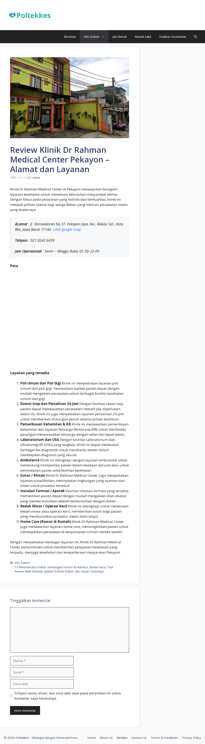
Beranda (70, 37)
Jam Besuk (120, 37)
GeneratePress (67, 738)
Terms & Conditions (164, 738)
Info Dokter (91, 37)
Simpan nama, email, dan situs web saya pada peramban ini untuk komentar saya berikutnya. (67, 696)
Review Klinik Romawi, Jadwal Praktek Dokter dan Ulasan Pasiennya (59, 571)
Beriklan (122, 738)
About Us (106, 738)
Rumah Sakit (143, 37)
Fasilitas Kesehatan (172, 37)
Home (91, 738)
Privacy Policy (191, 738)
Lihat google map (66, 229)
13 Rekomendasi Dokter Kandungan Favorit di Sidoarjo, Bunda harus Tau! (64, 567)
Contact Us (139, 738)
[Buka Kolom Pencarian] (195, 36)
